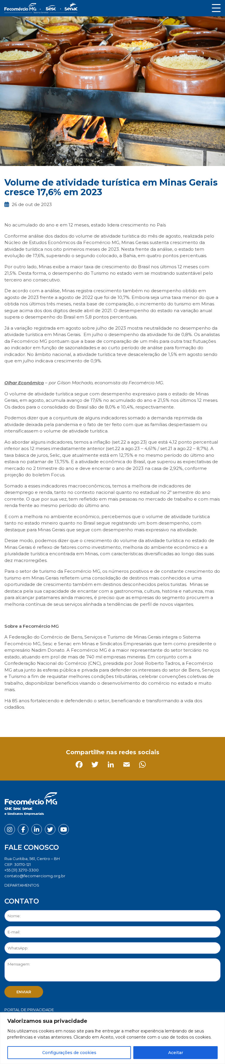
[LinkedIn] (41, 720)
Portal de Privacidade (29, 1009)
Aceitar (175, 1052)
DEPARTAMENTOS (21, 885)
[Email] (57, 720)
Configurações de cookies (69, 1052)
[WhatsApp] (73, 720)
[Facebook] (10, 720)
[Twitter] (26, 720)
